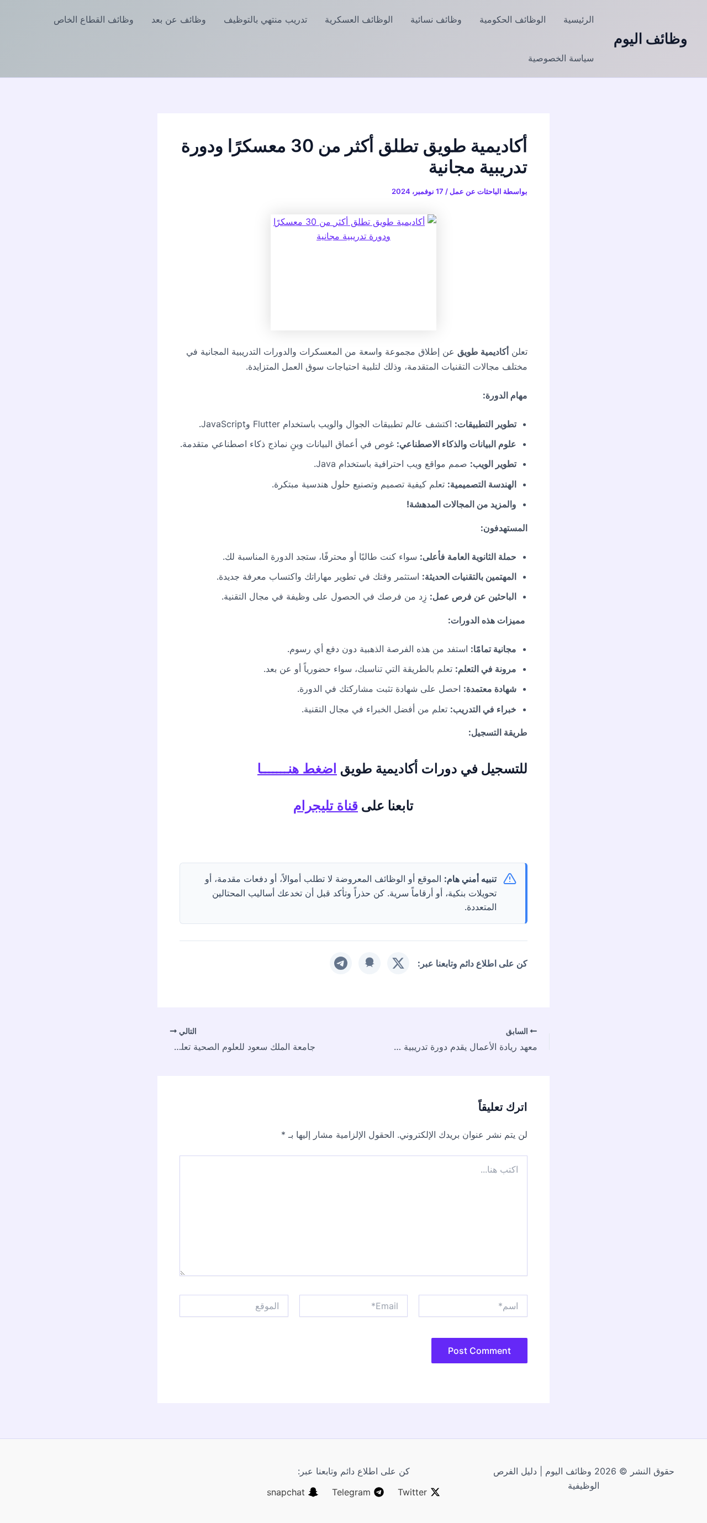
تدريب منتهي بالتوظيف (265, 19)
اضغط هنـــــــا (297, 768)
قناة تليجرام (325, 805)
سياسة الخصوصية (561, 58)
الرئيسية (578, 19)
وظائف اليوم (651, 38)
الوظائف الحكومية (512, 19)
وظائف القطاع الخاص (94, 19)
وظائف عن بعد (178, 19)
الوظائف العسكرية (359, 19)
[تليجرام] (341, 963)
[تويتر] (398, 963)
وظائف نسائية (436, 19)
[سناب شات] (369, 963)
